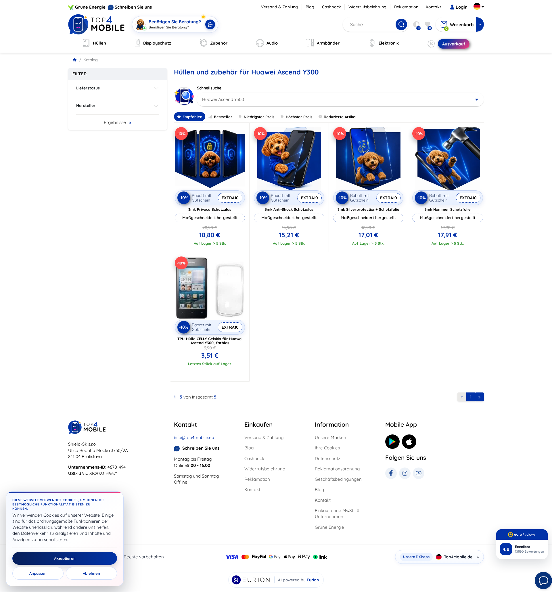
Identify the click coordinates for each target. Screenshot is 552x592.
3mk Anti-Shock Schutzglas (289, 209)
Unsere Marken (330, 437)
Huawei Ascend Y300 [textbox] (223, 99)
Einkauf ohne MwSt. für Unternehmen (338, 513)
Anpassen (38, 573)
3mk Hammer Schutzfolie (448, 209)
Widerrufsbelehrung (367, 6)
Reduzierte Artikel (340, 116)
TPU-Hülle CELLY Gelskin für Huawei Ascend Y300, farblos (209, 340)
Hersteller (85, 105)
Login (461, 7)
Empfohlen (192, 116)
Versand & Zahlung (279, 6)
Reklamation (406, 6)
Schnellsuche (209, 88)
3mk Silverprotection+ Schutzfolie (368, 209)
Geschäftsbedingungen (338, 479)
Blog (310, 6)
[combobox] (340, 99)
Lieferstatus (88, 88)
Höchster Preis (299, 116)
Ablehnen (91, 573)
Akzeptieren (65, 558)
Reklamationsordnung (337, 469)
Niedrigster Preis (259, 116)
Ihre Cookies (327, 448)
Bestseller (223, 116)
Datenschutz (327, 458)
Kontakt (433, 6)
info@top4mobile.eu (194, 437)
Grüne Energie (90, 7)
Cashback (331, 6)
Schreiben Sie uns (133, 7)
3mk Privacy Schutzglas (209, 209)
